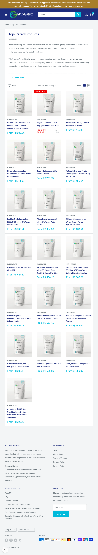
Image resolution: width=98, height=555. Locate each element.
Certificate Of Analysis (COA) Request (20, 512)
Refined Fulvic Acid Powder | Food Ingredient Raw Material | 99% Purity (78, 174)
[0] (91, 14)
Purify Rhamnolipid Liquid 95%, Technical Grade (78, 365)
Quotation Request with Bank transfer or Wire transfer (24, 517)
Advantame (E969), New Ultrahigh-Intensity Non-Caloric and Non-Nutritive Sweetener (17, 413)
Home (7, 25)
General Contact (11, 500)
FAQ (6, 496)
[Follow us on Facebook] (6, 540)
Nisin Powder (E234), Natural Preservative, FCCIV (77, 124)
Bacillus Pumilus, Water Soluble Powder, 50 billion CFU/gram (49, 316)
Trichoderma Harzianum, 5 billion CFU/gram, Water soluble (47, 222)
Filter (14, 85)
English (8, 530)
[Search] (78, 14)
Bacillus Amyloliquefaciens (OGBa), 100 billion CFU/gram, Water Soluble (18, 222)
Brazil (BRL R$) (24, 530)
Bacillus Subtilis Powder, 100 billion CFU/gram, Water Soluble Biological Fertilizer (18, 125)
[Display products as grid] (84, 85)
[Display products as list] (88, 85)
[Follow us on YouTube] (15, 540)
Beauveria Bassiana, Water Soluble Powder (47, 172)
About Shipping (59, 454)
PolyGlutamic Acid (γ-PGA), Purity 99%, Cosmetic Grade (18, 365)
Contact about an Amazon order (18, 504)
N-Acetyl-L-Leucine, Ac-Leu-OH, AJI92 (19, 268)
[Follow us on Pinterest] (11, 540)
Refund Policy (59, 462)
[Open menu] (6, 15)
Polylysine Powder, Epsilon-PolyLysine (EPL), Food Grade (48, 124)
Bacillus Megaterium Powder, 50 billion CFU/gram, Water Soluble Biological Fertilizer (77, 270)
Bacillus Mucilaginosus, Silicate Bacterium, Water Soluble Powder (78, 318)
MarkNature (12, 119)
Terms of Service (60, 458)
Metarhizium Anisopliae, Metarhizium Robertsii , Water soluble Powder (19, 174)
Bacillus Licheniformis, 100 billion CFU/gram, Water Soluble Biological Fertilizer (47, 270)
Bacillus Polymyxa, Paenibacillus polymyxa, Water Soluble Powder (19, 318)
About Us (8, 493)
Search (56, 450)
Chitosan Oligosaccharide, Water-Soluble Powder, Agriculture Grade (76, 222)
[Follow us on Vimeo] (20, 540)
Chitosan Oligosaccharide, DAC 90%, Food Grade (49, 365)
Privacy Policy (59, 466)
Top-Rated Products (19, 25)
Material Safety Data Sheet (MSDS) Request (23, 508)
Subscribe (61, 514)
